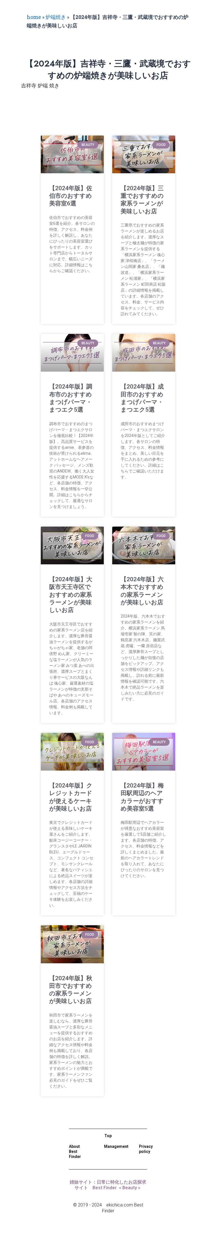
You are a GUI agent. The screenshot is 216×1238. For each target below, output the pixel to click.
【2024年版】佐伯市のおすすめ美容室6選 (70, 196)
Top (108, 1135)
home (34, 17)
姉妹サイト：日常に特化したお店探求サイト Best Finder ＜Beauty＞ (108, 1185)
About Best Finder (75, 1151)
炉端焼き (56, 17)
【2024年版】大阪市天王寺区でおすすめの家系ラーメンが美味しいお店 (70, 594)
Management (116, 1146)
